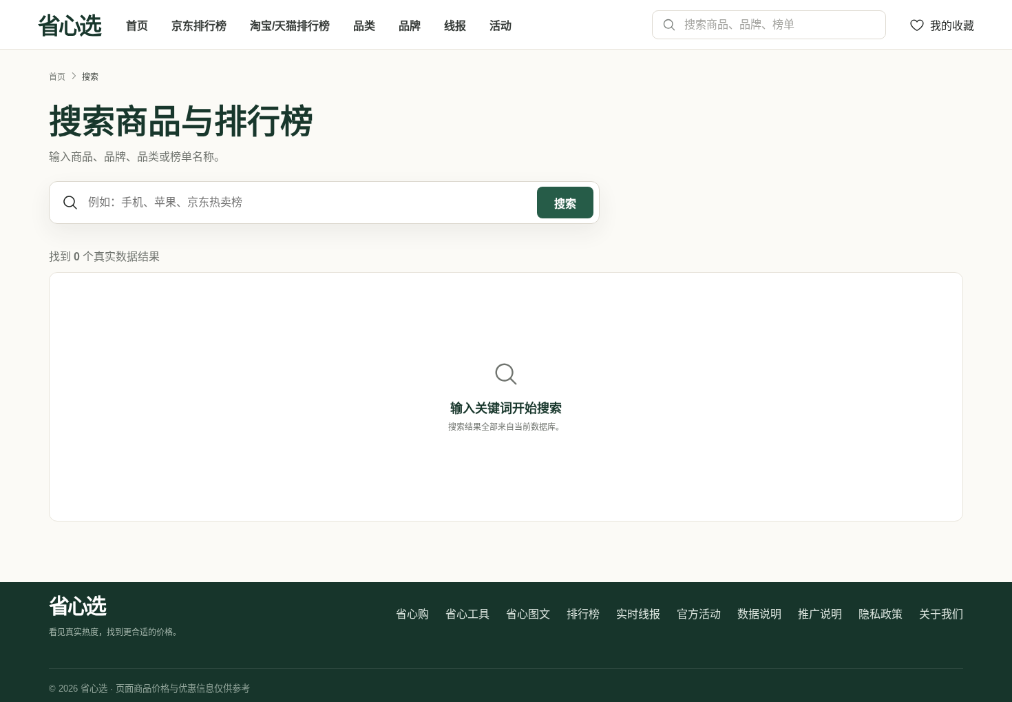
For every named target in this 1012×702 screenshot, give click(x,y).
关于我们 (941, 614)
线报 (455, 26)
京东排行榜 (198, 26)
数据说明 (759, 614)
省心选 (69, 24)
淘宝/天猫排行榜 (290, 26)
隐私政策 (880, 614)
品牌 (410, 26)
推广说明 (820, 614)
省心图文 (528, 614)
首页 (137, 26)
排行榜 (583, 614)
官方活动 (699, 614)
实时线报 (638, 614)
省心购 (412, 614)
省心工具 (467, 614)
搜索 (565, 203)
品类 (364, 26)
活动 (500, 26)
